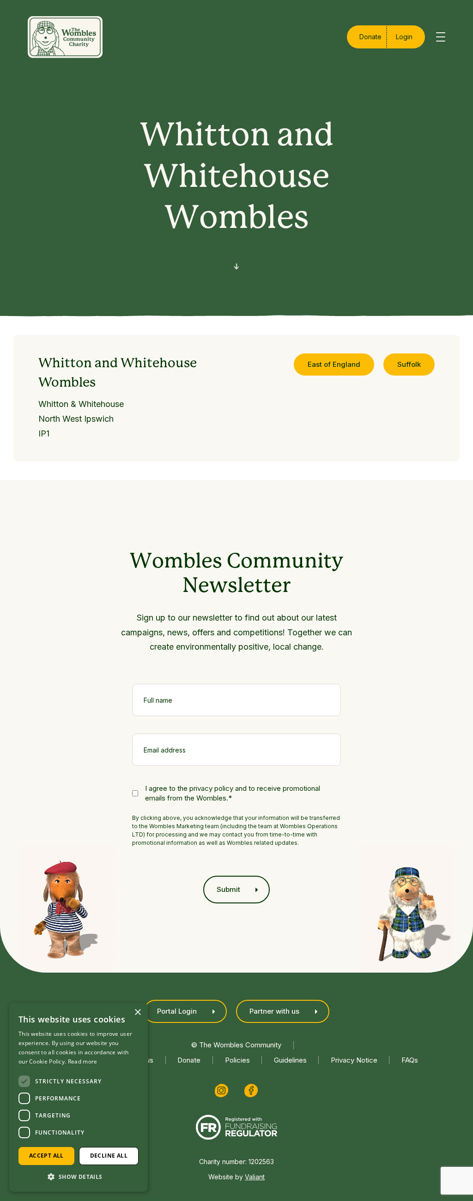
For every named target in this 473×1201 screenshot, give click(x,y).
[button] (78, 1177)
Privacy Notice (354, 1060)
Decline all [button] (108, 1155)
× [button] (137, 1012)
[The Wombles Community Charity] (65, 37)
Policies (237, 1060)
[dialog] (78, 1097)
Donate (370, 37)
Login (404, 37)
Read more (82, 1061)
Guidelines (290, 1060)
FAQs (409, 1060)
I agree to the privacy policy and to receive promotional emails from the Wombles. (232, 793)
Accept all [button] (46, 1155)
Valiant (255, 1177)
